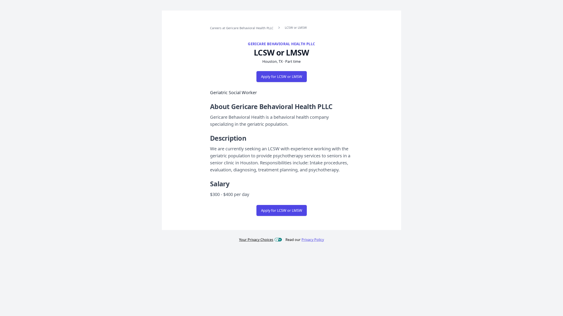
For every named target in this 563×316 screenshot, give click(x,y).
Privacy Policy (313, 239)
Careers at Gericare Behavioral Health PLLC (241, 28)
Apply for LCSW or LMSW (281, 76)
